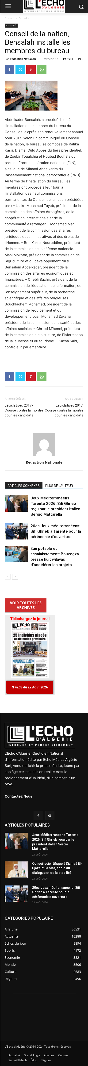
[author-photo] (44, 456)
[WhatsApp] (41, 69)
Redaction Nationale (23, 59)
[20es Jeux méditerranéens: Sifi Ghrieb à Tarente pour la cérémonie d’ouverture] (16, 531)
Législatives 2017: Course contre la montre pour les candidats (64, 410)
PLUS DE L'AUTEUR (59, 486)
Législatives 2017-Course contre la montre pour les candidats (24, 410)
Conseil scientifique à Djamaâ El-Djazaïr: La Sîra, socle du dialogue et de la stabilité (57, 868)
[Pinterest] (31, 69)
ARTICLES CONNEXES (24, 486)
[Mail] (49, 815)
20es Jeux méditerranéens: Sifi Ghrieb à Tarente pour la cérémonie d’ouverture (56, 531)
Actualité (24, 18)
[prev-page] (8, 577)
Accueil (9, 18)
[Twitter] (20, 69)
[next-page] (15, 577)
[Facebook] (9, 69)
